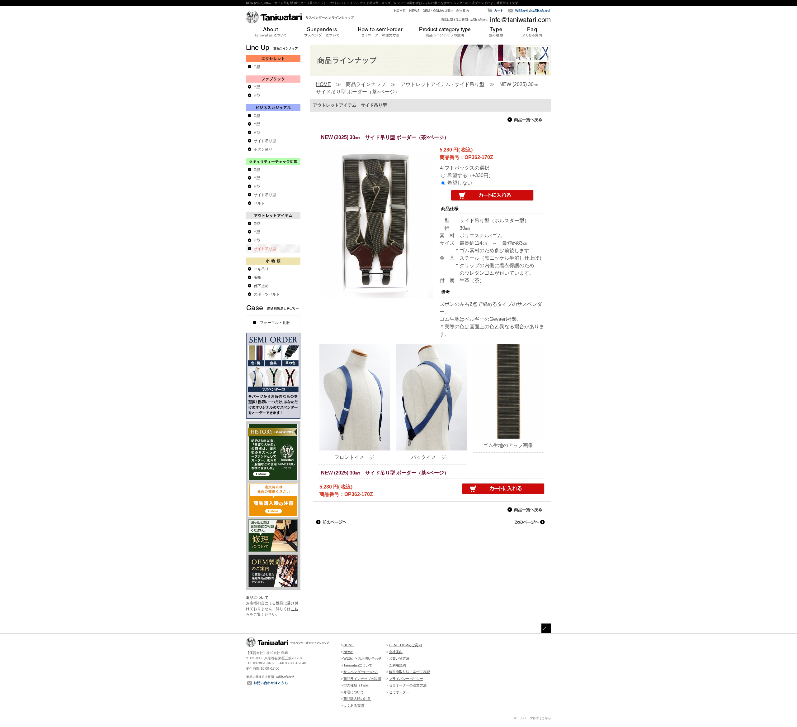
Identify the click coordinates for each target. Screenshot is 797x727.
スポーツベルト (267, 294)
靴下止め (261, 286)
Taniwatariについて (357, 665)
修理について (353, 692)
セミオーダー (399, 692)
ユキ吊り (261, 269)
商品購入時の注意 (357, 699)
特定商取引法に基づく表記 (409, 672)
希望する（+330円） (470, 175)
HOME (323, 84)
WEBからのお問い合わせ (362, 658)
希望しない (459, 182)
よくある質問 (353, 705)
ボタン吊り (263, 149)
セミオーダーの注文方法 (408, 685)
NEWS (348, 652)
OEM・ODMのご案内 (405, 645)
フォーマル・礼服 (275, 322)
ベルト (259, 203)
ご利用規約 (397, 665)
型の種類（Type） (357, 685)
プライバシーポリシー (406, 679)
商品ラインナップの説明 (362, 679)
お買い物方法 (399, 658)
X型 (257, 115)
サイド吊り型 (265, 141)
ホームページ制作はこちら (532, 718)
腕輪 (257, 277)
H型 (257, 95)
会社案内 (396, 652)
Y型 (257, 67)
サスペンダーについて (360, 672)
